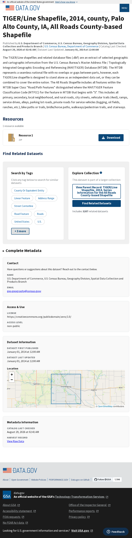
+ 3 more (20, 231)
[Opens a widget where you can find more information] (116, 532)
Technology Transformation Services (80, 497)
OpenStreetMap (105, 406)
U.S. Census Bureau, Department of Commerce (71, 46)
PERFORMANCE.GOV (58, 479)
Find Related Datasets (96, 203)
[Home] (23, 8)
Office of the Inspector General (88, 505)
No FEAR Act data (14, 523)
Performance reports (82, 511)
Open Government (19, 479)
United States (21, 221)
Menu (124, 7)
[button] (11, 374)
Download (113, 137)
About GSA (9, 505)
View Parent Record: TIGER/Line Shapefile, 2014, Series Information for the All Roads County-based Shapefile (96, 191)
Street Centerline (23, 206)
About (5, 479)
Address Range (46, 198)
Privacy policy (77, 517)
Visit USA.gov (80, 530)
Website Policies (38, 479)
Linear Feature (22, 198)
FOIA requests (12, 517)
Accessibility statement (17, 511)
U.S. (39, 221)
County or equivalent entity (29, 190)
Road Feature (21, 214)
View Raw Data (15, 441)
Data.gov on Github (80, 479)
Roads (40, 214)
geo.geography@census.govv (24, 291)
